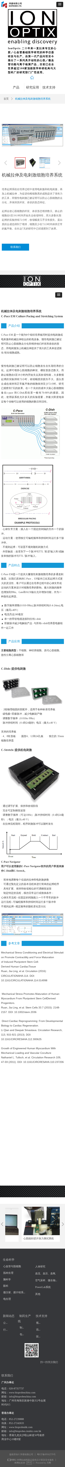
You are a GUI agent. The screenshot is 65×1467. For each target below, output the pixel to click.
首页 (6, 98)
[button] (59, 4)
